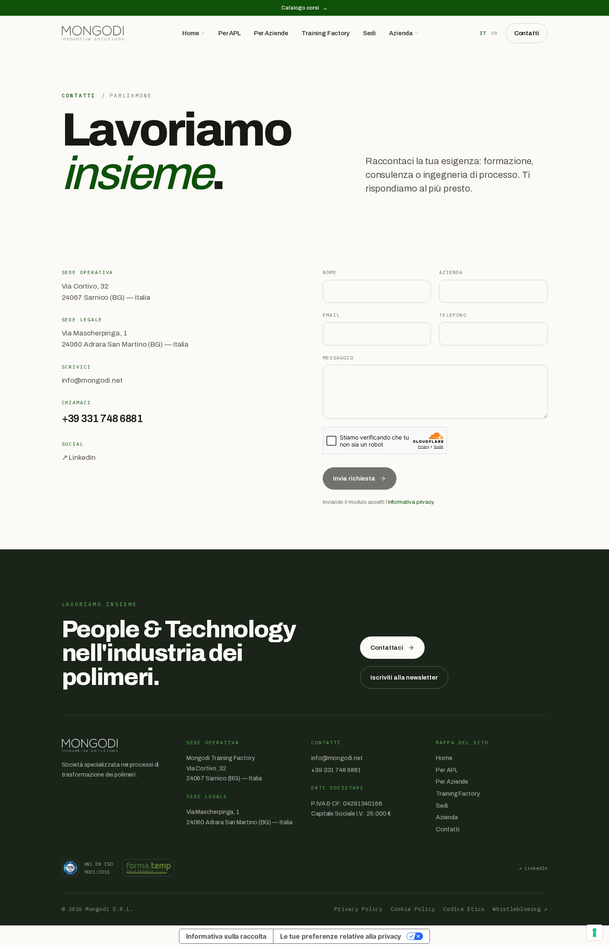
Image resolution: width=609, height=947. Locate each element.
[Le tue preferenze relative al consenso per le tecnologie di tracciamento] (594, 932)
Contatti (526, 33)
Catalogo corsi (304, 8)
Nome (329, 272)
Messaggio (338, 358)
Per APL (229, 33)
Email (331, 315)
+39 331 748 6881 (102, 418)
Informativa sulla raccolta (226, 936)
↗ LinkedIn (79, 457)
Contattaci (386, 647)
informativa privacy (410, 502)
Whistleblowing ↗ (520, 909)
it (483, 33)
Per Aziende (271, 33)
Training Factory (326, 33)
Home (190, 33)
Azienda (401, 33)
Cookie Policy (413, 909)
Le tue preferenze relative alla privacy (340, 936)
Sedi (369, 33)
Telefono (452, 315)
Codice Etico (463, 909)
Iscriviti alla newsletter (403, 677)
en (494, 33)
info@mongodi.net (92, 380)
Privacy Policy (358, 909)
